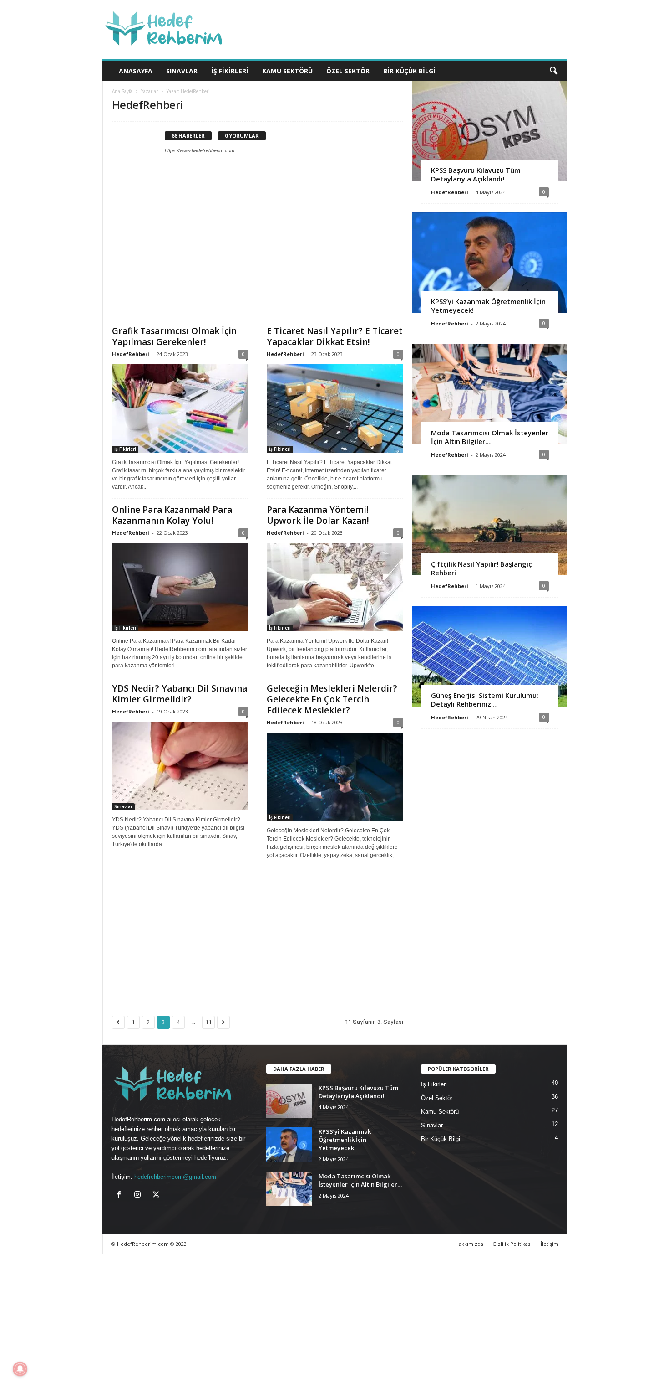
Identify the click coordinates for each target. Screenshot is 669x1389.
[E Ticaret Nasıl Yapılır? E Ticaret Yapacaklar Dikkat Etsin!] (335, 408)
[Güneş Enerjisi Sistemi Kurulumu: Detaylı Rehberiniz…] (489, 656)
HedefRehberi (130, 354)
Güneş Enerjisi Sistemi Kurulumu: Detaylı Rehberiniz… (484, 699)
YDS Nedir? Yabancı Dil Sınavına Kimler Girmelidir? (179, 693)
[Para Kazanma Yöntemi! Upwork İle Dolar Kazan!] (335, 587)
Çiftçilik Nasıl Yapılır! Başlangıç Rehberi (481, 568)
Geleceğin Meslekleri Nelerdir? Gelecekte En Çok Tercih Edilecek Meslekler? (332, 699)
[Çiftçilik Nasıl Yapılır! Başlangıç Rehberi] (489, 525)
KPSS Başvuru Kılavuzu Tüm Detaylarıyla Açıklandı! (476, 174)
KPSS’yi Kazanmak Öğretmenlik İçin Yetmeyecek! (488, 306)
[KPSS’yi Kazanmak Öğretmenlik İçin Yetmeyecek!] (489, 262)
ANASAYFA (135, 71)
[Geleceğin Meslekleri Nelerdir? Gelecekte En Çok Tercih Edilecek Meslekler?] (335, 777)
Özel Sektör (348, 71)
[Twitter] (157, 1195)
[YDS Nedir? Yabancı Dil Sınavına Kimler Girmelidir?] (180, 766)
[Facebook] (121, 1195)
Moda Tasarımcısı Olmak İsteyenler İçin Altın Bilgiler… (489, 437)
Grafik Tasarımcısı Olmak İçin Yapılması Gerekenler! (174, 336)
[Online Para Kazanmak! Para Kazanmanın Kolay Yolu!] (180, 587)
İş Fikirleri (229, 71)
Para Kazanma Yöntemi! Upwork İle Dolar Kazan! (318, 515)
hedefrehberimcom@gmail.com (175, 1176)
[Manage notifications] (20, 1369)
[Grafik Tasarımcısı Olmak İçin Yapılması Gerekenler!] (180, 408)
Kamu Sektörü (287, 71)
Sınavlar (182, 71)
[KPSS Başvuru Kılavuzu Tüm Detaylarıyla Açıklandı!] (489, 131)
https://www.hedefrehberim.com (199, 150)
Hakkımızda (469, 1243)
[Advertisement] (257, 258)
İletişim (549, 1243)
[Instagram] (139, 1195)
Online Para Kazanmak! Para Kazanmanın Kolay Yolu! (172, 515)
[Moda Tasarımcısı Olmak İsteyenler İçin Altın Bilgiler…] (489, 394)
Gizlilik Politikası (512, 1243)
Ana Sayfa (122, 91)
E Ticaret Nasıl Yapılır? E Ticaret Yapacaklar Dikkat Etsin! (335, 336)
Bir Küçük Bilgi (409, 71)
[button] (553, 71)
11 (208, 1022)
